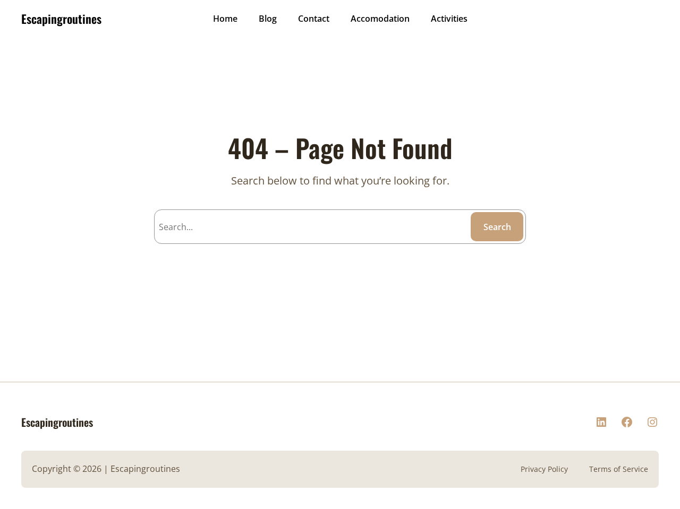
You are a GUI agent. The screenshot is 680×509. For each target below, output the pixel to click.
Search (497, 227)
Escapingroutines (61, 18)
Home (225, 18)
